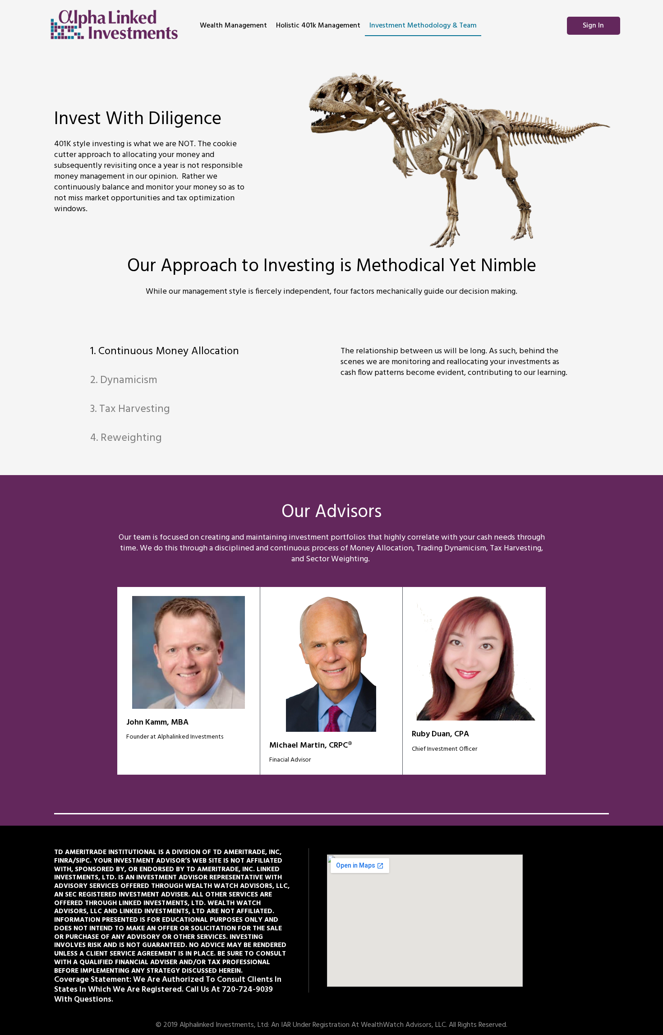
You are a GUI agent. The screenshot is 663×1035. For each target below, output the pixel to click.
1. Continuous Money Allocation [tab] (164, 351)
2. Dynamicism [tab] (123, 380)
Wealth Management (233, 26)
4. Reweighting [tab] (126, 438)
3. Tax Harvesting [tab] (130, 409)
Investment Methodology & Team (423, 26)
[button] (593, 26)
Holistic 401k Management (318, 26)
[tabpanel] (458, 369)
